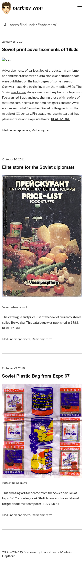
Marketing (38, 130)
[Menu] (78, 6)
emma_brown (19, 482)
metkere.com (11, 102)
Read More (60, 119)
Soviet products (50, 70)
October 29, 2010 (13, 368)
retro (49, 130)
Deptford (8, 556)
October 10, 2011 (13, 159)
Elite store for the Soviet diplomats (38, 167)
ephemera (24, 130)
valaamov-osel (19, 307)
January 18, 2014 (12, 41)
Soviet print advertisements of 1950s (40, 49)
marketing (18, 92)
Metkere (22, 8)
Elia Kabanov (50, 552)
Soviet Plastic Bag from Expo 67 (36, 375)
